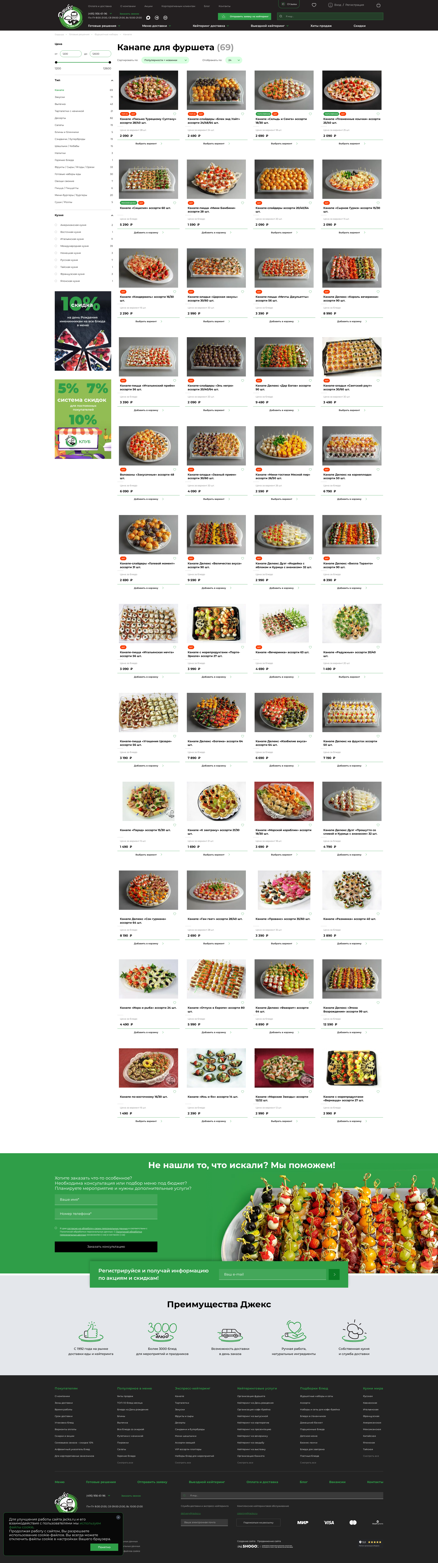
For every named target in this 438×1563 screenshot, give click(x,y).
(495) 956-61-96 (97, 13)
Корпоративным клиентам (178, 6)
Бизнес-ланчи (308, 1442)
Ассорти (305, 1402)
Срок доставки (64, 1416)
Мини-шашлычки (185, 1436)
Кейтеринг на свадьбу (250, 1442)
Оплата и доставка (100, 6)
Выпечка (60, 104)
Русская (368, 1396)
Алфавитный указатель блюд (72, 1449)
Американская (372, 1422)
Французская (371, 1416)
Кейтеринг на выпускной (252, 1416)
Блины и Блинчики (67, 132)
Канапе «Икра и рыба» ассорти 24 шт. (148, 1007)
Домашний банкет (311, 1422)
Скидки (360, 26)
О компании (128, 6)
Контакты (224, 6)
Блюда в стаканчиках (313, 1416)
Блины (121, 1416)
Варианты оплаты (65, 1429)
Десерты (60, 118)
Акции (148, 6)
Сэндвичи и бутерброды (190, 1429)
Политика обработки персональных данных (112, 1541)
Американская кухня (73, 225)
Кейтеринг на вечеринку (252, 1436)
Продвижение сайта (269, 1541)
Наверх (2, 390)
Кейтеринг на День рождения (255, 1402)
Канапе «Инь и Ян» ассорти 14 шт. (213, 1096)
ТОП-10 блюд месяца (130, 1402)
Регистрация (354, 4)
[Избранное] (314, 5)
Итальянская (371, 1409)
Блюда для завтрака (312, 1449)
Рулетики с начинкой (130, 1436)
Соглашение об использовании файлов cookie (113, 1551)
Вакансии (337, 1482)
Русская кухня (69, 260)
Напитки (60, 153)
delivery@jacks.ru (191, 1513)
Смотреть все (125, 1462)
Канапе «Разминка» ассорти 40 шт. (349, 919)
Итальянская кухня (72, 239)
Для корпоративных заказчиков (74, 1456)
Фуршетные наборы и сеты (316, 1396)
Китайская (369, 1436)
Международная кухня (74, 246)
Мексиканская (372, 1429)
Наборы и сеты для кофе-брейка (320, 1409)
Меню (60, 1482)
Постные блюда (309, 1456)
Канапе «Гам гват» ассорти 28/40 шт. (215, 919)
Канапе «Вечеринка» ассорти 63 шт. (282, 652)
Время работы (63, 1409)
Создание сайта (246, 1541)
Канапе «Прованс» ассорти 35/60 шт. (283, 919)
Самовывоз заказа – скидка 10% (74, 1442)
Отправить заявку (152, 1482)
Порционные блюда (312, 1429)
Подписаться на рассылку (258, 1522)
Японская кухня (70, 281)
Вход (337, 4)
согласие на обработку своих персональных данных (97, 1228)
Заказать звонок (129, 13)
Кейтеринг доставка (209, 26)
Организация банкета (251, 1456)
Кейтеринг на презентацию (254, 1429)
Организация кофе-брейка (254, 1409)
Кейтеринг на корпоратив (253, 1422)
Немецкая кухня (70, 253)
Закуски (60, 97)
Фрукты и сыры (184, 1416)
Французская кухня (72, 274)
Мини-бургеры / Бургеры (71, 195)
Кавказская (370, 1402)
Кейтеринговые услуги (257, 1388)
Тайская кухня (69, 267)
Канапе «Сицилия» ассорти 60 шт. (145, 208)
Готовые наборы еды (68, 174)
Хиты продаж (321, 26)
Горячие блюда (64, 160)
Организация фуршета (251, 1396)
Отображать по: (212, 60)
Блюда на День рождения (133, 1409)
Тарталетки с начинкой (69, 111)
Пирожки (123, 1442)
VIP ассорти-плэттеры (188, 1449)
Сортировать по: (127, 60)
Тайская (368, 1449)
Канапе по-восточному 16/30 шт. (144, 1096)
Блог (207, 6)
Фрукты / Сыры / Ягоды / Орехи (74, 167)
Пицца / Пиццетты (67, 188)
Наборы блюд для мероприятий (194, 1456)
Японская (369, 1442)
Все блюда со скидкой (130, 1429)
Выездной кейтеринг (268, 26)
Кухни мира (373, 1388)
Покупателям (66, 1388)
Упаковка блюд (64, 1422)
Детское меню (308, 1436)
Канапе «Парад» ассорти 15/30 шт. (145, 830)
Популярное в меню (134, 1388)
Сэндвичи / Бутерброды (70, 139)
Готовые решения (102, 26)
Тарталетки (182, 1402)
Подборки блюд (314, 1388)
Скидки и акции (64, 1436)
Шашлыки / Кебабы (67, 146)
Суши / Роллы (63, 202)
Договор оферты (95, 1536)
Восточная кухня (70, 232)
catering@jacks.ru (247, 1513)
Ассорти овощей (185, 1442)
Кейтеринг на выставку (251, 1449)
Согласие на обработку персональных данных (113, 1546)
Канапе (179, 1396)
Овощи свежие (64, 181)
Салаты (59, 125)
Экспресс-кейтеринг (192, 1388)
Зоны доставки (64, 1402)
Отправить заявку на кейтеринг (249, 16)
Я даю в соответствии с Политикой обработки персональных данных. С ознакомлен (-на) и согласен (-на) (103, 1231)
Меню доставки (154, 26)
